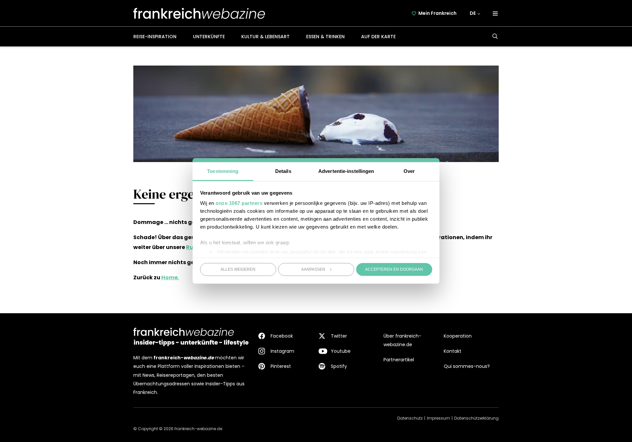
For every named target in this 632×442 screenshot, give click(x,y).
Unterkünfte (209, 36)
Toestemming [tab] (222, 171)
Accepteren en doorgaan (394, 269)
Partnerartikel (398, 359)
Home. (170, 277)
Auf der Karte (378, 36)
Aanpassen (313, 269)
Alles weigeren (238, 269)
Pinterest (281, 366)
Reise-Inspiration (154, 36)
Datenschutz (410, 418)
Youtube (341, 351)
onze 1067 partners (239, 203)
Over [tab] (409, 171)
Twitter (339, 336)
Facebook (282, 336)
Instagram (282, 351)
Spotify (339, 366)
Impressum (438, 418)
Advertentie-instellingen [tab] (346, 171)
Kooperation (458, 336)
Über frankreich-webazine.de (402, 340)
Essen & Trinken (325, 36)
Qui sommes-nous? (467, 366)
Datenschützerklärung (476, 418)
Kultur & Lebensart (265, 36)
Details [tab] (283, 171)
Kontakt (452, 351)
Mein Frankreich (437, 13)
